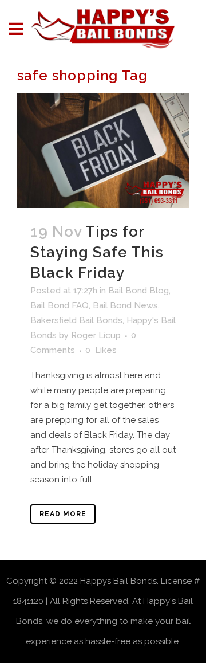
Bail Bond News (125, 305)
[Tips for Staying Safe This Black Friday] (103, 150)
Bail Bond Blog (138, 290)
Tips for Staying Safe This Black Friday (97, 252)
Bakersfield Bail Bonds (76, 320)
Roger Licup (96, 335)
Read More (62, 514)
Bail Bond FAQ (59, 305)
